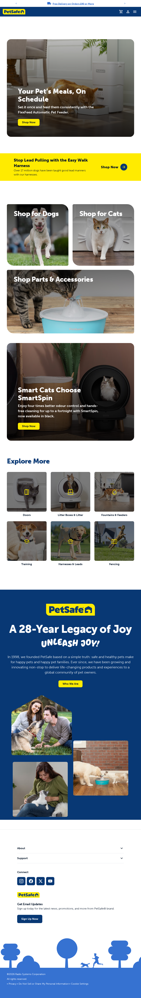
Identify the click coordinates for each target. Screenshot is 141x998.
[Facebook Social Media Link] (31, 881)
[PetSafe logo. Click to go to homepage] (14, 11)
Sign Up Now (29, 918)
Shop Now (28, 122)
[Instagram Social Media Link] (21, 881)
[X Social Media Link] (40, 881)
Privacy (12, 983)
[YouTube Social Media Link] (50, 881)
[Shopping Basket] (121, 11)
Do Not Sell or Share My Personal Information (44, 983)
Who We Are (70, 683)
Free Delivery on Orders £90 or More (73, 3)
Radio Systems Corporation (30, 974)
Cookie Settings (79, 983)
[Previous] (16, 3)
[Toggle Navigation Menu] (134, 11)
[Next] (124, 3)
